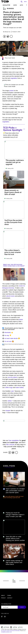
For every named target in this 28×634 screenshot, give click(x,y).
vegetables (13, 78)
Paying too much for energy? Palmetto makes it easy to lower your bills (15, 514)
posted (11, 90)
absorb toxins (10, 296)
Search (22, 2)
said (12, 391)
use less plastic (12, 377)
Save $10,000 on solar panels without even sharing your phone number (15, 538)
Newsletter (6, 5)
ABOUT (3, 595)
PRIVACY (3, 598)
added (10, 401)
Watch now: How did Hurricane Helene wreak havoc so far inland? (14, 265)
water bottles (20, 387)
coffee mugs (9, 387)
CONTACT (9, 598)
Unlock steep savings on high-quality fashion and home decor (14, 562)
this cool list (10, 444)
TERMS (9, 595)
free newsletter (14, 440)
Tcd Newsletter (6, 603)
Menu (25, 1)
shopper (7, 410)
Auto (21, 5)
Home (15, 5)
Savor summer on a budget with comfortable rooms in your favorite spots (15, 490)
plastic (21, 319)
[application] (14, 274)
